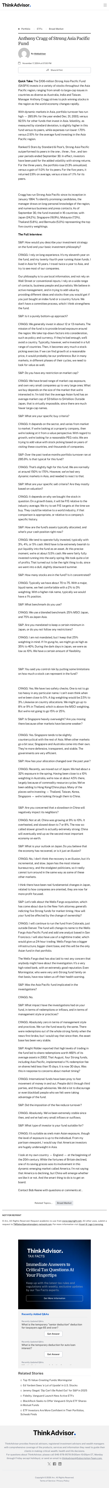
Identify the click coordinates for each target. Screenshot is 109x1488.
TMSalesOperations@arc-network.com (32, 1224)
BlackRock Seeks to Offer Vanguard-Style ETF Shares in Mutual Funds (53, 1403)
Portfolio (26, 29)
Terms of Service (47, 1481)
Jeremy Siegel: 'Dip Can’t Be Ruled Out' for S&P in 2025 (55, 1390)
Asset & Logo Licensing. (91, 1224)
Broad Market (55, 29)
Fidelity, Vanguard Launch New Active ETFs (48, 1395)
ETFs (39, 29)
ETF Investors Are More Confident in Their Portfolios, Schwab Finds (52, 1412)
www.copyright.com (72, 1221)
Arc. (53, 1477)
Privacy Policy (63, 1481)
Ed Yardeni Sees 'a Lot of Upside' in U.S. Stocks (50, 1385)
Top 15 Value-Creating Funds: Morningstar (47, 1380)
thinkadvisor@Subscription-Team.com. (82, 1458)
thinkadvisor (40, 53)
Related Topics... (44, 1203)
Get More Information (54, 1298)
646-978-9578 (63, 1454)
